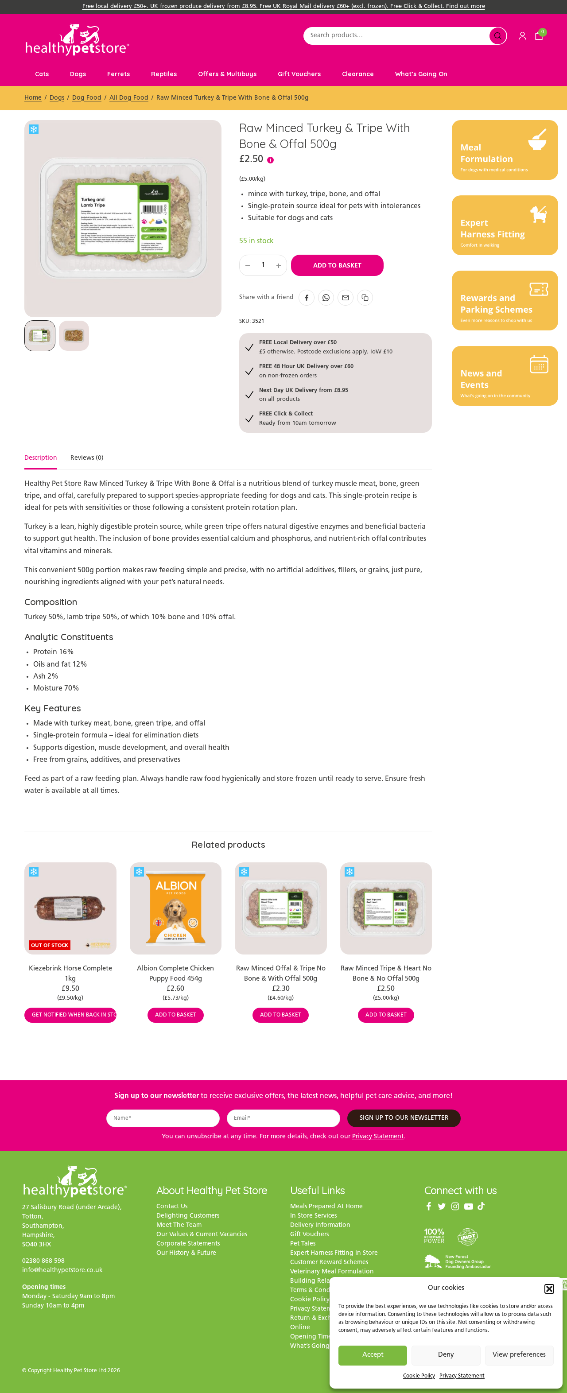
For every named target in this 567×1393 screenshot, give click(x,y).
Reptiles (164, 74)
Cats (42, 74)
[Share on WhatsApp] (326, 298)
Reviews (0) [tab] (87, 458)
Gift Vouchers (299, 74)
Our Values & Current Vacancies (201, 1234)
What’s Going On (421, 74)
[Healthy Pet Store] (77, 40)
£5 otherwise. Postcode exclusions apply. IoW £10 (325, 346)
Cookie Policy (419, 1376)
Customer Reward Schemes (329, 1262)
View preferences (519, 1355)
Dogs (78, 74)
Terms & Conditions (318, 1290)
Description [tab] (40, 458)
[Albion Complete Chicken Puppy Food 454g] (176, 908)
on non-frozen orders (306, 370)
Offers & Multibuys (227, 74)
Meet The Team (179, 1225)
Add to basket (337, 265)
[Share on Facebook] (307, 298)
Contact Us (171, 1206)
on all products (303, 394)
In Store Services (313, 1216)
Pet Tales (302, 1244)
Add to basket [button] (175, 1015)
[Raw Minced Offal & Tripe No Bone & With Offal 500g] (281, 908)
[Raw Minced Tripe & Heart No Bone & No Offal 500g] (386, 908)
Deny (446, 1355)
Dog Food (86, 98)
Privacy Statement (462, 1376)
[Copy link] (365, 298)
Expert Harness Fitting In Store (334, 1253)
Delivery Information (320, 1225)
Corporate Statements (188, 1244)
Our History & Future (186, 1253)
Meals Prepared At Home (326, 1206)
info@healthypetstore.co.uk (62, 1270)
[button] (549, 1288)
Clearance (358, 74)
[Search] (497, 35)
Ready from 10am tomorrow (297, 418)
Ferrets (118, 74)
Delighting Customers (187, 1216)
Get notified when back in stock (74, 1015)
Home (33, 98)
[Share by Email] (345, 298)
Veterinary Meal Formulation (332, 1272)
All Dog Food (128, 98)
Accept (373, 1355)
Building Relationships (323, 1281)
